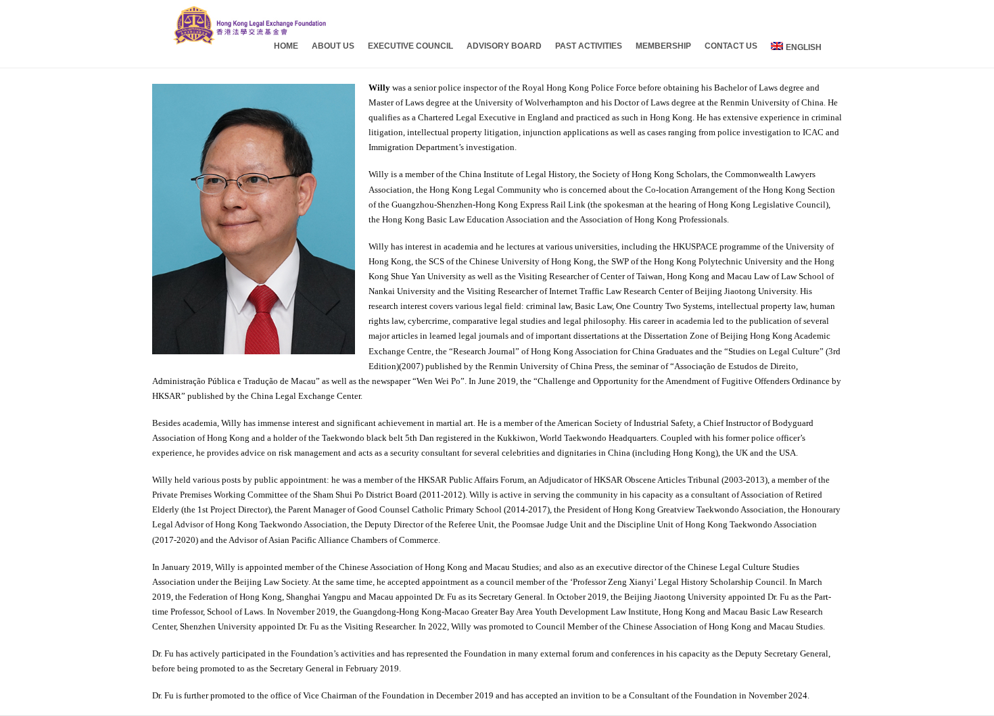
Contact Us (731, 46)
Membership (663, 46)
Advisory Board (504, 46)
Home (286, 46)
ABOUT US (333, 46)
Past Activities (588, 46)
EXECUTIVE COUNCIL (410, 46)
